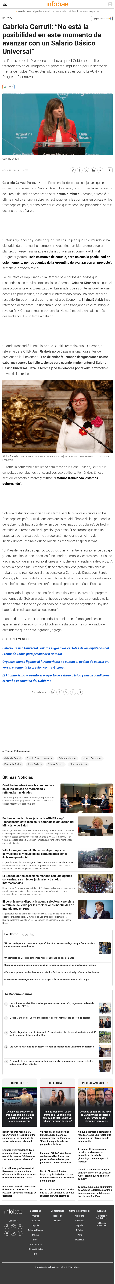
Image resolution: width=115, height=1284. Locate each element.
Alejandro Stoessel (41, 11)
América (35, 1216)
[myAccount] (110, 4)
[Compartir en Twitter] (86, 170)
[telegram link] (13, 1233)
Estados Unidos (35, 1230)
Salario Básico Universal (40, 758)
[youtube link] (6, 1233)
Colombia (35, 1220)
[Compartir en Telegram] (100, 170)
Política (7, 18)
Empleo (57, 1220)
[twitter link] (13, 1226)
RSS (35, 1254)
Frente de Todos (12, 764)
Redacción (57, 1216)
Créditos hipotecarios (78, 11)
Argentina (79, 1216)
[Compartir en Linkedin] (93, 170)
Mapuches (94, 11)
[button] (5, 4)
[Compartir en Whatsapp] (73, 170)
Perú (35, 1240)
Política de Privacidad (101, 1224)
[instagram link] (20, 1226)
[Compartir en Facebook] (80, 170)
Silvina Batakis (56, 764)
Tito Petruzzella (59, 11)
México (35, 1235)
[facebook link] (6, 1226)
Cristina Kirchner (67, 758)
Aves (29, 11)
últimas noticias (78, 764)
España (35, 1225)
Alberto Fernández (92, 758)
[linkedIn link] (20, 1233)
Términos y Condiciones (101, 1217)
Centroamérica (35, 1244)
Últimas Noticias (35, 1249)
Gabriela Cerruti (12, 758)
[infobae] (57, 4)
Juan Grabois (35, 764)
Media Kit (79, 1240)
